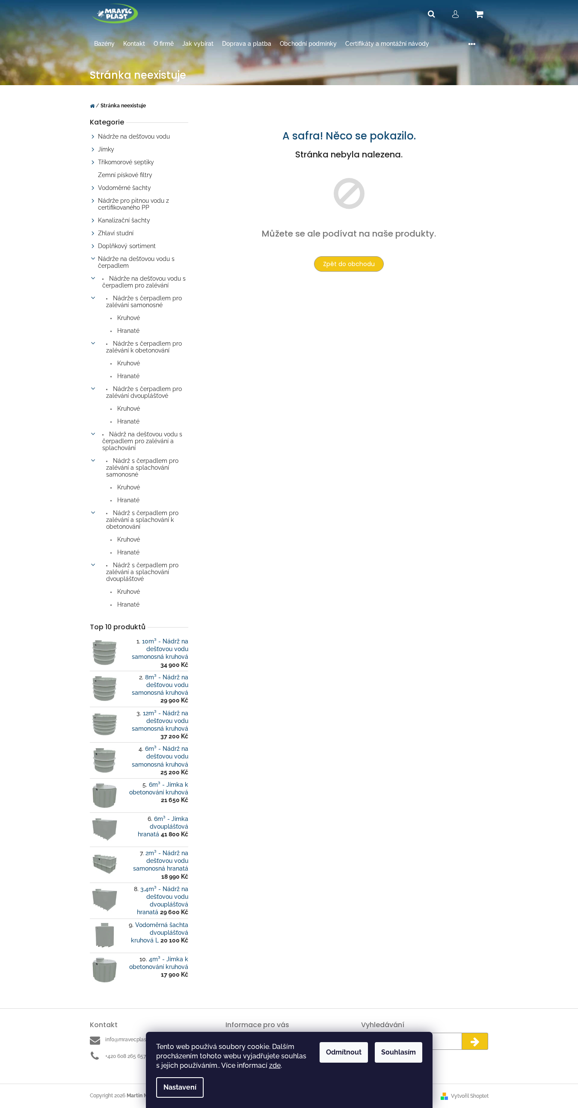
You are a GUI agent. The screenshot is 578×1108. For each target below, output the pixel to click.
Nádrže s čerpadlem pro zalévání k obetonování (144, 347)
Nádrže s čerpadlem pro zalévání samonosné (144, 301)
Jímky (106, 149)
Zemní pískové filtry (125, 175)
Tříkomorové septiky (126, 162)
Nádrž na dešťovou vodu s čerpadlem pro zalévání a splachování (142, 441)
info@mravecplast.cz (129, 1040)
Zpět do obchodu (349, 264)
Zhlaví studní (115, 233)
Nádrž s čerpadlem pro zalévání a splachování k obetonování (142, 520)
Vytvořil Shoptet (470, 1096)
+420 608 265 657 (125, 1056)
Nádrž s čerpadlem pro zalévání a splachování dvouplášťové (142, 572)
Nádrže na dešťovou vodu (134, 136)
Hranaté (127, 330)
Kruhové (128, 317)
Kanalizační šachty (124, 220)
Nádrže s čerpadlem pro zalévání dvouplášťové (144, 392)
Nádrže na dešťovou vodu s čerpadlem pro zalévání (144, 282)
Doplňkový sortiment (127, 246)
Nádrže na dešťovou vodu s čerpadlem (136, 262)
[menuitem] (104, 44)
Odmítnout (344, 1052)
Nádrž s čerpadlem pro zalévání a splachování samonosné (142, 467)
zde (275, 1065)
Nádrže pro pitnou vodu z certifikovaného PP (133, 204)
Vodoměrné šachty (124, 187)
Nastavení (179, 1087)
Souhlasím (398, 1052)
